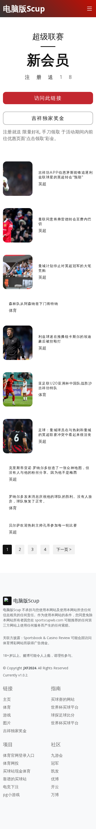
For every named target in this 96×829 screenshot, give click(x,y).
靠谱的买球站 (15, 779)
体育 (13, 310)
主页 (7, 699)
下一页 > (63, 549)
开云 (55, 786)
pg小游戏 (11, 794)
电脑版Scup (24, 8)
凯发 (55, 771)
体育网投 (11, 763)
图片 (7, 723)
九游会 (57, 755)
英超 (42, 183)
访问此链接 (48, 98)
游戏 (7, 715)
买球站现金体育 (17, 771)
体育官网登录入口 (18, 755)
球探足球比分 (63, 715)
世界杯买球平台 (65, 707)
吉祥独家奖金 (48, 118)
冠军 (55, 763)
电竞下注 (11, 786)
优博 (55, 779)
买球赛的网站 (63, 699)
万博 (55, 794)
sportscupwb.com (49, 620)
